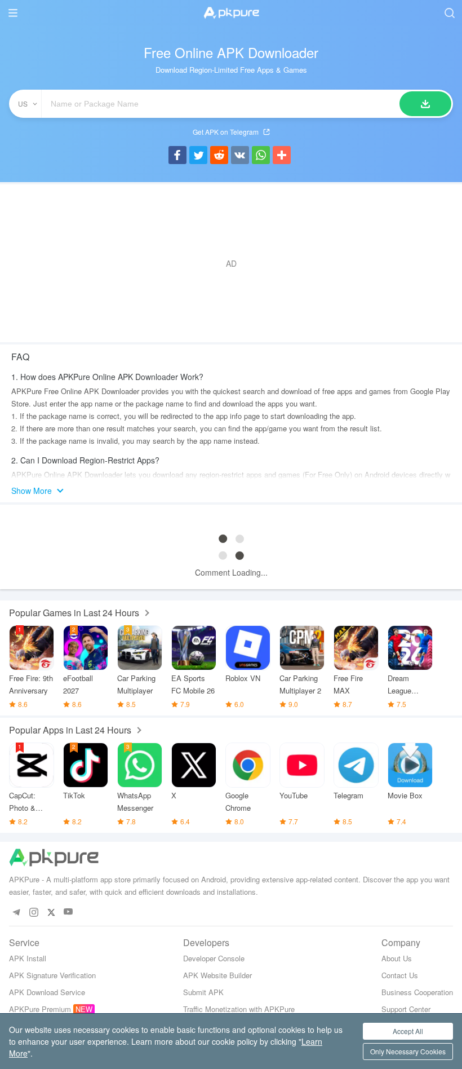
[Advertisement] (231, 263)
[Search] (425, 103)
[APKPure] (231, 13)
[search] (449, 12)
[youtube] (68, 912)
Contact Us (399, 975)
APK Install (27, 958)
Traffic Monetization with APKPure (239, 1009)
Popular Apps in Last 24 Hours (70, 729)
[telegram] (16, 912)
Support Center (405, 1009)
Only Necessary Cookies (408, 1051)
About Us (396, 958)
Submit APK (203, 992)
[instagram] (33, 912)
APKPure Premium (40, 1009)
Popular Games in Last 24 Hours (74, 612)
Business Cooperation (417, 992)
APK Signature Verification (52, 975)
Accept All (408, 1031)
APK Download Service (47, 992)
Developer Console (214, 958)
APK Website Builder (217, 975)
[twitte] (51, 912)
